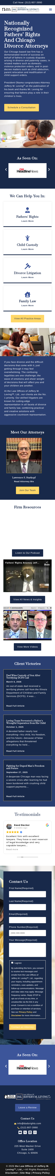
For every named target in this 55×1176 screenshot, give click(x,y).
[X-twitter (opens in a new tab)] (25, 1132)
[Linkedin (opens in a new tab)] (30, 1132)
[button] (50, 9)
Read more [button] (12, 849)
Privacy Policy (25, 1012)
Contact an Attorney (22, 1027)
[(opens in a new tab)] (27, 623)
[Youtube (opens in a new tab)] (20, 1132)
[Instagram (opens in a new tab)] (35, 1132)
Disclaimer (16, 1015)
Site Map (25, 1173)
